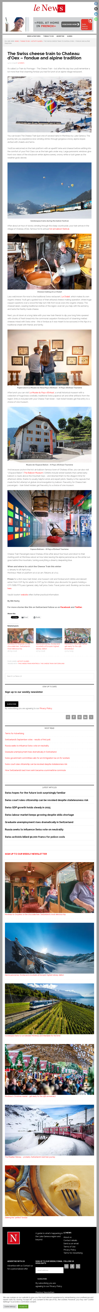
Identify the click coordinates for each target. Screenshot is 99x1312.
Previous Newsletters (44, 1292)
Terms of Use (69, 1247)
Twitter (78, 607)
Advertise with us (15, 1266)
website (24, 595)
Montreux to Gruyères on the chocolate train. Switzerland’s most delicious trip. (18, 646)
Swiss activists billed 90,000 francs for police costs (35, 836)
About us (68, 1237)
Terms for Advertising (14, 733)
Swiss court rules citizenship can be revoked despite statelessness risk (36, 764)
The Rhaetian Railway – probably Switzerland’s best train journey (30, 1157)
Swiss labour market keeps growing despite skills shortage (39, 814)
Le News (49, 9)
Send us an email (71, 1243)
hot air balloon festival (59, 229)
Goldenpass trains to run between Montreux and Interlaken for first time (32, 1036)
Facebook (65, 607)
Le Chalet (65, 296)
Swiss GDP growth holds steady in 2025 (27, 807)
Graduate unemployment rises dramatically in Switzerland (31, 752)
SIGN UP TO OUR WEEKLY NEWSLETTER (26, 854)
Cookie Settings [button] (9, 1306)
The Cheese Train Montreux (29, 663)
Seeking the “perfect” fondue (16, 1218)
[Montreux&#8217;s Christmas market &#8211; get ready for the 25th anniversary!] (78, 635)
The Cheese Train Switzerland (52, 663)
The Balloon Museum (33, 473)
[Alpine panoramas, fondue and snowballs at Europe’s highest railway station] (49, 635)
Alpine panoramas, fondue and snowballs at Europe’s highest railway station (48, 646)
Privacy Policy (46, 708)
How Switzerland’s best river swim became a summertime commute (35, 770)
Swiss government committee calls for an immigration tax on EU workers (37, 758)
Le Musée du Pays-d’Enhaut (41, 392)
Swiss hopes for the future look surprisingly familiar (35, 792)
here (9, 588)
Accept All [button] (23, 1306)
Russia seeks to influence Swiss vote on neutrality (27, 746)
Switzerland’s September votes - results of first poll (27, 739)
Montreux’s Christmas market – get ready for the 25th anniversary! (76, 646)
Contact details (70, 1240)
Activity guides (23, 661)
